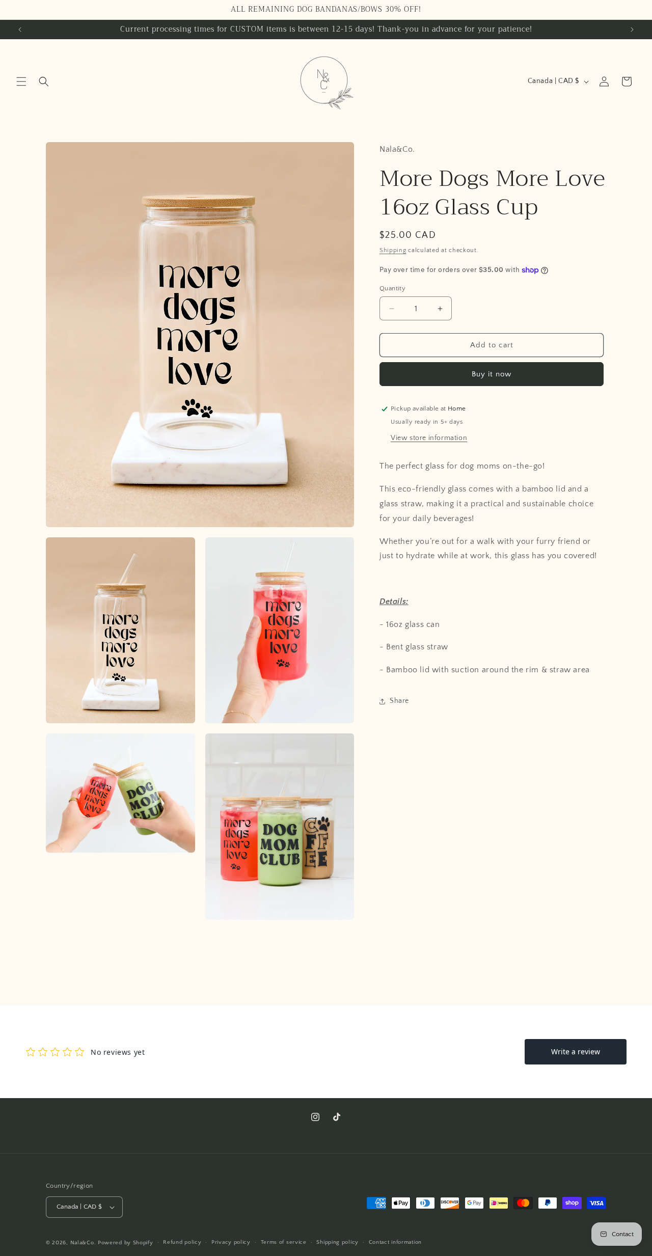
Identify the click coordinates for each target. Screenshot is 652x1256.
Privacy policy (231, 1242)
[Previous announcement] (20, 29)
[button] (21, 81)
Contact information (395, 1242)
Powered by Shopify (125, 1243)
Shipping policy (337, 1242)
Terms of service (284, 1242)
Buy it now (491, 374)
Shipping (392, 250)
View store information (429, 438)
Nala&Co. (83, 1243)
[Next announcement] (632, 29)
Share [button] (399, 701)
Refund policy (182, 1242)
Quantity (392, 288)
